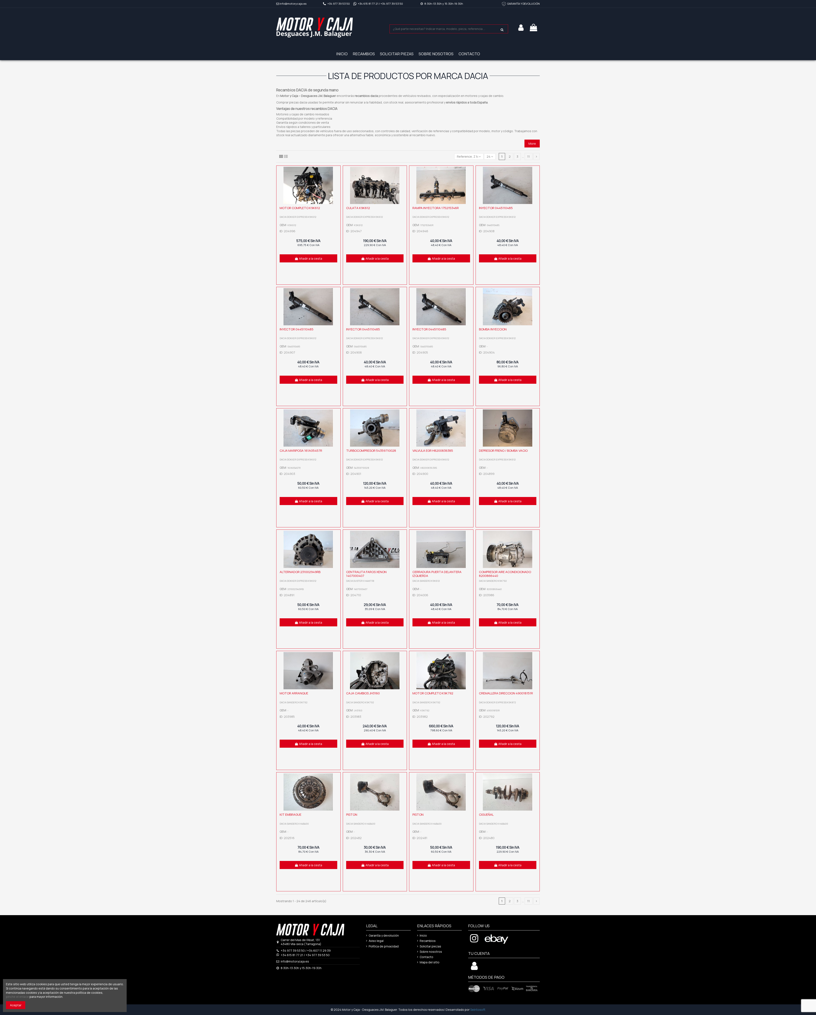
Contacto (426, 957)
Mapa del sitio (429, 962)
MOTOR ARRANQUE (294, 693)
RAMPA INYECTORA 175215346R (435, 208)
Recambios (428, 941)
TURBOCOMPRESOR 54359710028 (371, 450)
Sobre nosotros (431, 952)
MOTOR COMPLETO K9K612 (300, 208)
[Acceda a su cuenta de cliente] (474, 968)
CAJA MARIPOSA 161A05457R (301, 450)
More (532, 144)
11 (528, 156)
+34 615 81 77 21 (368, 4)
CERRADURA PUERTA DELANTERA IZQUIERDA (437, 574)
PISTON (351, 814)
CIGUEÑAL (486, 814)
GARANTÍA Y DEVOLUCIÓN (523, 4)
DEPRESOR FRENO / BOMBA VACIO (503, 450)
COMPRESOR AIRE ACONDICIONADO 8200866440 (505, 574)
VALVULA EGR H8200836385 (432, 450)
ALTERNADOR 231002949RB (300, 572)
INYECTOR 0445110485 (496, 208)
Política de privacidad (384, 946)
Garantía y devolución (384, 935)
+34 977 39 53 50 (338, 4)
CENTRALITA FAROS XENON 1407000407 (366, 574)
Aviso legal (376, 941)
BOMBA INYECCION (493, 329)
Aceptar (15, 1005)
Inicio (423, 935)
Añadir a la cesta (310, 258)
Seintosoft (477, 1010)
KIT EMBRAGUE (290, 814)
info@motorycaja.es (293, 4)
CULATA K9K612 (358, 208)
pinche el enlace (17, 997)
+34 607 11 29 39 (319, 950)
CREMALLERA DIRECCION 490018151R (506, 693)
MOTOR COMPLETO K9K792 (432, 693)
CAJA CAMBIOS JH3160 (363, 693)
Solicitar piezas (430, 946)
